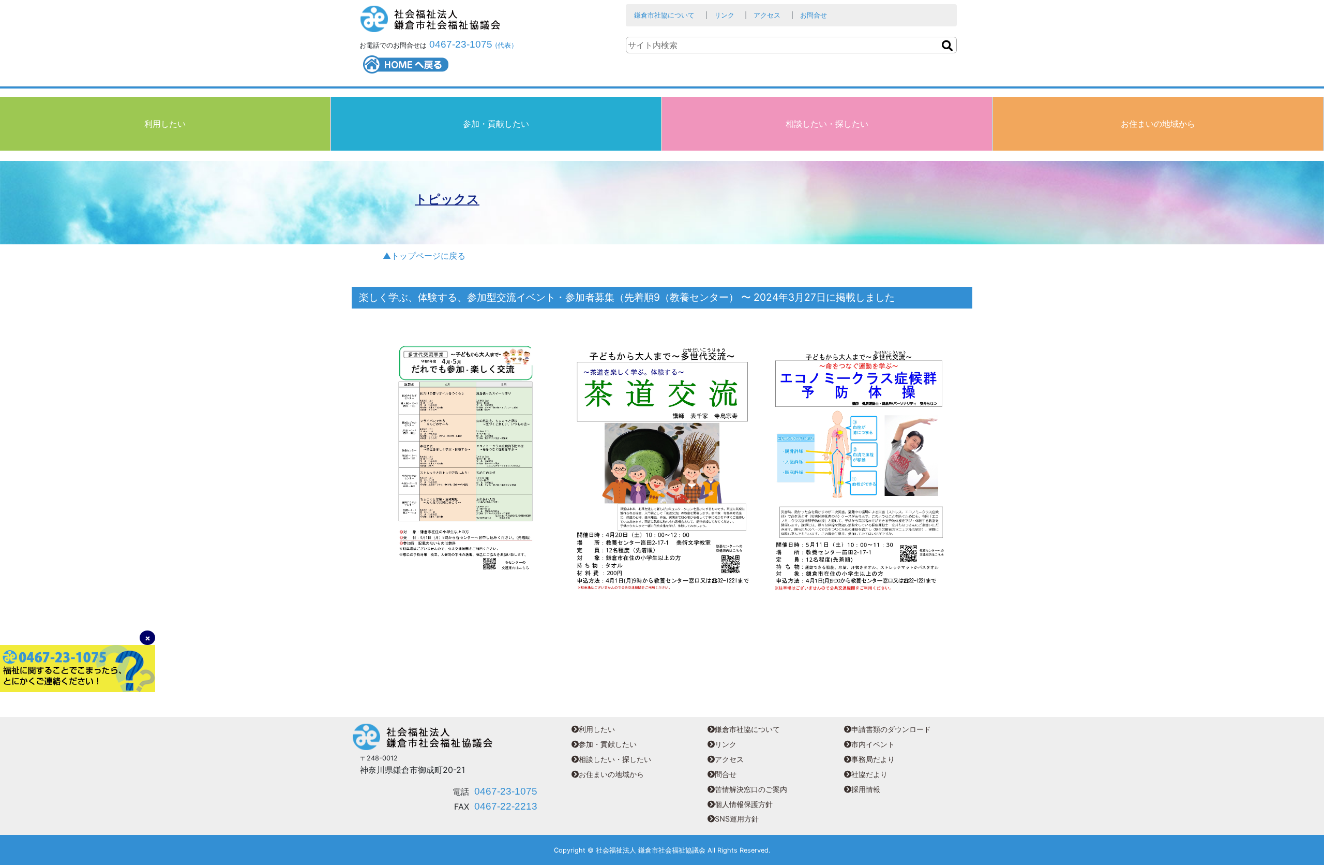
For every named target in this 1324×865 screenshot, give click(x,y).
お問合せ (813, 15)
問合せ (725, 774)
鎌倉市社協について (664, 15)
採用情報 (865, 789)
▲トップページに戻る (424, 256)
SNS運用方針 (737, 818)
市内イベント (873, 744)
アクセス (767, 15)
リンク (724, 15)
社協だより (869, 774)
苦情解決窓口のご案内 (751, 789)
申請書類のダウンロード (891, 729)
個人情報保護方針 (744, 804)
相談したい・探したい (827, 124)
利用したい (165, 124)
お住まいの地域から (1158, 124)
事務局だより (873, 759)
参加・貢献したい (496, 124)
